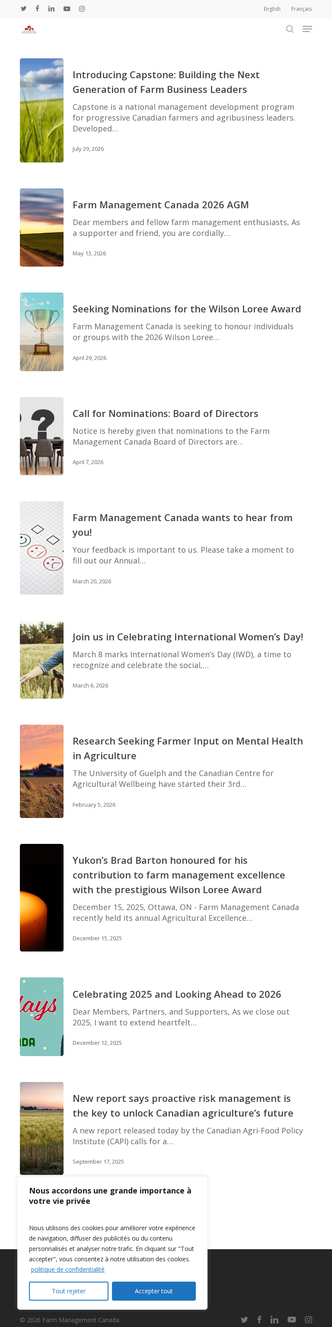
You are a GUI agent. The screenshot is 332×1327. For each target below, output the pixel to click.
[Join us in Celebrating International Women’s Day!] (42, 660)
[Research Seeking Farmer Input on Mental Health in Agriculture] (42, 771)
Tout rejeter (69, 1291)
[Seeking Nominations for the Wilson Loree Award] (42, 332)
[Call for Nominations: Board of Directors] (42, 436)
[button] (307, 29)
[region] (112, 1243)
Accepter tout (154, 1291)
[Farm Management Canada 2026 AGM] (42, 227)
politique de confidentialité (68, 1269)
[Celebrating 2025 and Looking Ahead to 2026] (42, 1016)
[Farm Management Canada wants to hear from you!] (42, 548)
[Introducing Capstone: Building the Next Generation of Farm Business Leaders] (42, 110)
